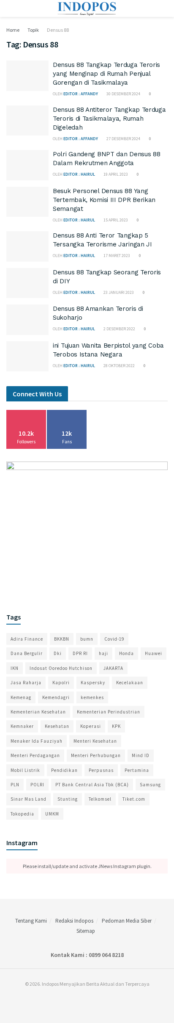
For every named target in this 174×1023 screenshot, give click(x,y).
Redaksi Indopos (74, 920)
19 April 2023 (115, 174)
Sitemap (85, 931)
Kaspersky (93, 683)
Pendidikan (64, 770)
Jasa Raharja (26, 683)
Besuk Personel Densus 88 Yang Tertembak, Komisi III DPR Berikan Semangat (104, 200)
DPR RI (80, 653)
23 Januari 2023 (118, 292)
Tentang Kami (31, 920)
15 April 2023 (115, 220)
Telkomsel (100, 799)
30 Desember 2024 (123, 94)
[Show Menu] (10, 8)
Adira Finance (27, 639)
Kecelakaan (129, 683)
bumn (86, 639)
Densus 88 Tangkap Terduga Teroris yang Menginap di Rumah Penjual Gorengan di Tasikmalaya (106, 73)
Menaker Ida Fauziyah (37, 741)
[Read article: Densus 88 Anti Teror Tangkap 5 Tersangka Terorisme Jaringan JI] (27, 246)
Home (12, 30)
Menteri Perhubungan (96, 755)
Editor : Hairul (79, 174)
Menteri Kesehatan (95, 741)
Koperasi (90, 726)
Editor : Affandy (80, 94)
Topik (33, 30)
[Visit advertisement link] (87, 529)
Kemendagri (56, 697)
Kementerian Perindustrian (108, 712)
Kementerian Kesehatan (38, 712)
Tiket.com (133, 799)
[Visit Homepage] (87, 8)
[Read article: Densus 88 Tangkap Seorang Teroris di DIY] (27, 283)
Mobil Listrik (25, 770)
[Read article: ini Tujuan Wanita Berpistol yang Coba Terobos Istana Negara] (27, 356)
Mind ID (141, 755)
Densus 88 (58, 30)
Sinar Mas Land (28, 799)
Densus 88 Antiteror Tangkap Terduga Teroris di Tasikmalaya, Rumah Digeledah (109, 118)
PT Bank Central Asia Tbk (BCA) (92, 785)
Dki (58, 653)
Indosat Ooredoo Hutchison (61, 668)
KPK (116, 726)
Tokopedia (22, 814)
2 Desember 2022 (119, 329)
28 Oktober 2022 (119, 365)
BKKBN (61, 639)
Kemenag (21, 697)
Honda (126, 653)
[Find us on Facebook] (75, 1001)
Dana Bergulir (27, 653)
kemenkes (92, 697)
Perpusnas (101, 770)
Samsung (150, 785)
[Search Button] (164, 8)
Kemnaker (22, 726)
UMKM (52, 814)
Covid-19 (114, 639)
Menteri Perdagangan (35, 755)
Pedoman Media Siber (127, 920)
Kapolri (61, 683)
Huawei (153, 653)
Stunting (67, 799)
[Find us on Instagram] (84, 1001)
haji (103, 653)
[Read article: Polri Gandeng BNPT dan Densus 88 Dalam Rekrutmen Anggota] (27, 165)
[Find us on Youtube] (94, 1001)
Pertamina (137, 770)
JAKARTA (113, 668)
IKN (15, 668)
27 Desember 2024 (123, 138)
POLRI (37, 785)
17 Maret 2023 (116, 255)
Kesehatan (57, 726)
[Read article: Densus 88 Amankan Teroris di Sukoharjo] (27, 319)
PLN (15, 785)
